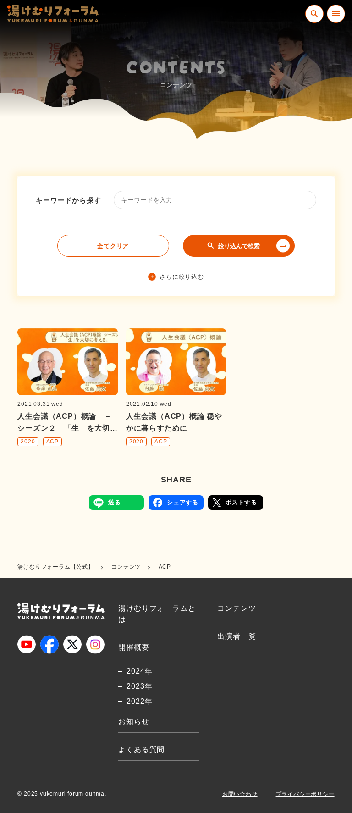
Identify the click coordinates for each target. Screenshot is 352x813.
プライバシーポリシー (305, 794)
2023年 (139, 686)
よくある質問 (141, 749)
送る (114, 502)
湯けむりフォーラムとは (156, 613)
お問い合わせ (240, 794)
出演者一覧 (236, 636)
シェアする (182, 502)
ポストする (241, 502)
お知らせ (133, 721)
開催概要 (133, 647)
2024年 (139, 671)
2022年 (139, 701)
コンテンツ (236, 608)
